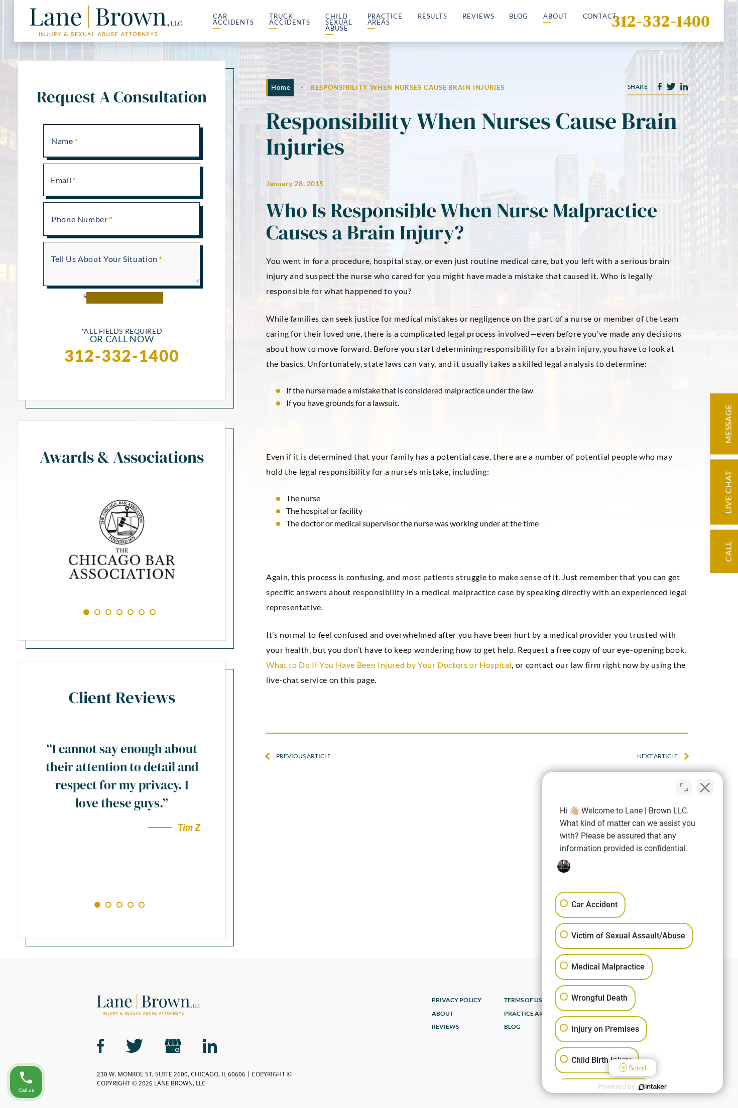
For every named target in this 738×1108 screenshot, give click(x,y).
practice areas (529, 1014)
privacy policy (456, 1000)
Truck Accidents (289, 20)
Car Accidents (233, 20)
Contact (600, 17)
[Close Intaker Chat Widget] (705, 787)
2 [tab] (97, 612)
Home (281, 87)
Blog (518, 17)
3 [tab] (108, 612)
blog (512, 1027)
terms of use (524, 1000)
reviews (445, 1027)
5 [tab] (131, 612)
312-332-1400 (660, 21)
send (90, 296)
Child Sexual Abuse (338, 23)
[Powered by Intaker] (653, 1087)
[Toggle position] (684, 787)
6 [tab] (142, 612)
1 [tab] (86, 612)
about (442, 1014)
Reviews (478, 17)
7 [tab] (153, 612)
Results (432, 17)
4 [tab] (119, 612)
